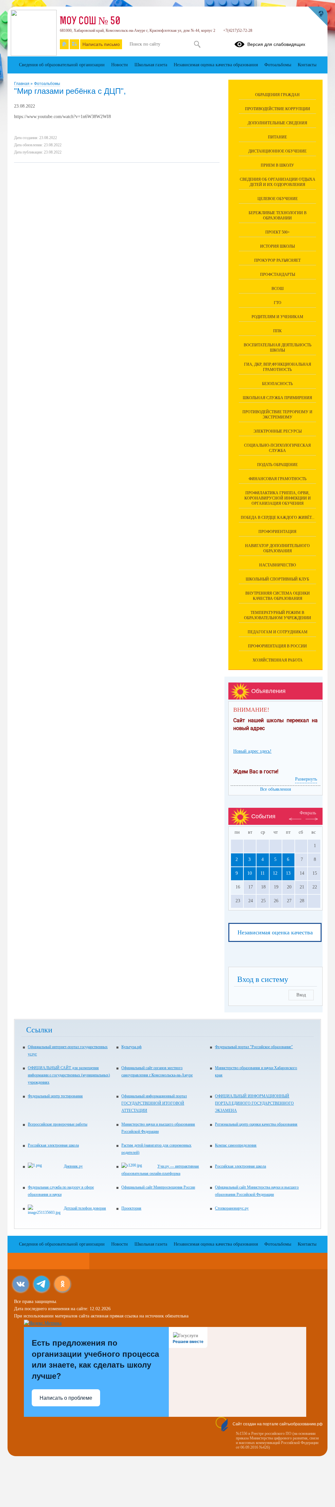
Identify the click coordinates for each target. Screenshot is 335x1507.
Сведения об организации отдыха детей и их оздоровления (277, 182)
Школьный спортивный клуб (277, 579)
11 (262, 873)
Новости (119, 64)
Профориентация (277, 531)
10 (249, 873)
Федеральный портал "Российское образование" (254, 1047)
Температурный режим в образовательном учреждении (277, 615)
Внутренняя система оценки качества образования (277, 596)
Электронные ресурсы (278, 431)
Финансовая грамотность (278, 479)
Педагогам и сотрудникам (278, 632)
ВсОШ (278, 288)
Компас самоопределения (235, 1145)
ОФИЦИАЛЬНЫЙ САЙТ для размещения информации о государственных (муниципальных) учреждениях (69, 1075)
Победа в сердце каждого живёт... (277, 517)
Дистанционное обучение (277, 151)
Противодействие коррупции (277, 109)
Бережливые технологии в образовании (278, 215)
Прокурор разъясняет (277, 260)
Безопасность (277, 383)
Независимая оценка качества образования (216, 64)
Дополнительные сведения (277, 123)
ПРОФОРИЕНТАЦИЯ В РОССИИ (277, 646)
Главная (22, 83)
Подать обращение (277, 464)
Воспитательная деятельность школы (277, 348)
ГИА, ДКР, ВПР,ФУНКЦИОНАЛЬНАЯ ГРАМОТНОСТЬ (277, 367)
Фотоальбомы (47, 83)
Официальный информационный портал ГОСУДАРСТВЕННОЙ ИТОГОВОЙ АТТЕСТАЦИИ (154, 1103)
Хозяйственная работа (278, 660)
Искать (197, 44)
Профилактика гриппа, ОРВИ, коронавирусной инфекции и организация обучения (277, 498)
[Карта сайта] (74, 44)
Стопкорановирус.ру (232, 1208)
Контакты (307, 64)
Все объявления (275, 789)
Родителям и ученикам (277, 317)
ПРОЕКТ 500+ (277, 232)
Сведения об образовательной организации (62, 64)
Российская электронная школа (53, 1145)
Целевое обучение (277, 198)
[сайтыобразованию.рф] (317, 16)
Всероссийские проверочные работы (57, 1124)
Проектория (131, 1208)
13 (288, 873)
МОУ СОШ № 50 (90, 21)
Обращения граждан (277, 94)
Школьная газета (150, 64)
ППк (277, 331)
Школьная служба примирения (277, 398)
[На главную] (64, 44)
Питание (277, 137)
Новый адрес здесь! (252, 751)
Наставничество (277, 565)
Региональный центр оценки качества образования (256, 1124)
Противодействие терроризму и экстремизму (277, 414)
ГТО (277, 302)
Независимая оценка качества (275, 932)
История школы (277, 246)
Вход (301, 994)
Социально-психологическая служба (277, 448)
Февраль (308, 812)
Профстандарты (277, 274)
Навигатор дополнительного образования (277, 548)
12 (275, 873)
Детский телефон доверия (85, 1208)
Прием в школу (277, 165)
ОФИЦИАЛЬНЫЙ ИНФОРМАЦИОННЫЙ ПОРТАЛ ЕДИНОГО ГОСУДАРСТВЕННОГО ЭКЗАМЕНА (254, 1103)
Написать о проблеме (66, 1398)
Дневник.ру (73, 1166)
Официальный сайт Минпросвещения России (158, 1187)
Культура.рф (131, 1047)
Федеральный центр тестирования (55, 1096)
